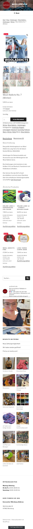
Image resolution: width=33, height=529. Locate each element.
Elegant (21, 127)
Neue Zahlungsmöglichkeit (11, 344)
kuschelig (21, 130)
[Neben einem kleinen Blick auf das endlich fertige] (16, 312)
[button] (27, 35)
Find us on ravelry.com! (10, 351)
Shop (7, 20)
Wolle (14, 132)
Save (7, 34)
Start (4, 20)
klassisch (14, 130)
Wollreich (19, 4)
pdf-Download (16, 180)
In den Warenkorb (18, 119)
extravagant (7, 130)
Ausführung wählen (9, 226)
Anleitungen (13, 20)
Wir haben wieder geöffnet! (12, 347)
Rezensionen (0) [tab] (18, 138)
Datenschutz (6, 519)
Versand (7, 108)
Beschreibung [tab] (7, 138)
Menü (17, 13)
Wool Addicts (25, 132)
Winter (13, 22)
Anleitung (15, 127)
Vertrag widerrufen (16, 527)
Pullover (27, 130)
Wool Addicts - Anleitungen (17, 125)
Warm (5, 132)
